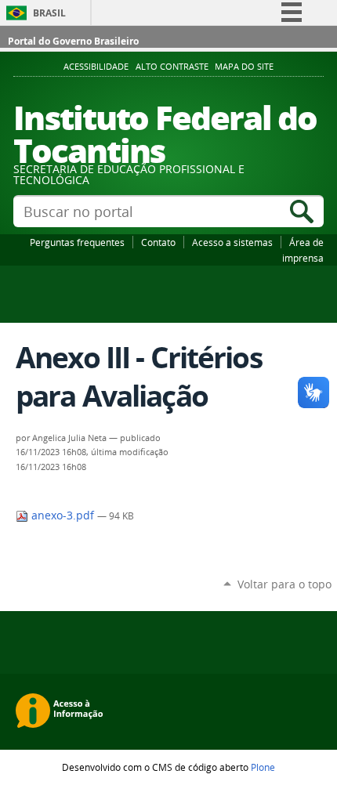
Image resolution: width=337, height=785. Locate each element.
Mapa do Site (244, 66)
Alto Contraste (172, 66)
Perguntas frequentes (77, 242)
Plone (263, 767)
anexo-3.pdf (62, 515)
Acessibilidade (96, 66)
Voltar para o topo (284, 584)
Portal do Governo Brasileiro (73, 41)
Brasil (49, 13)
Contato (158, 242)
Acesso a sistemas (232, 242)
